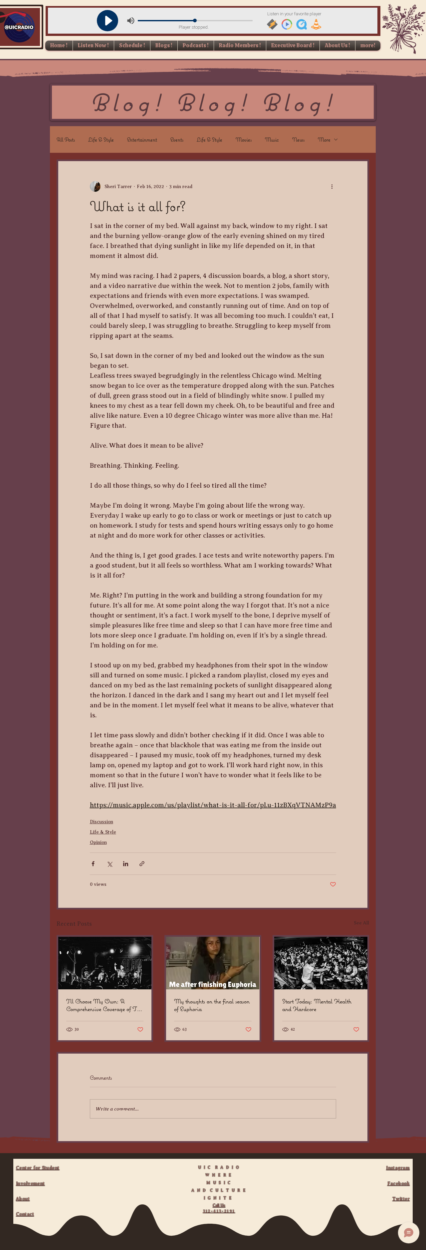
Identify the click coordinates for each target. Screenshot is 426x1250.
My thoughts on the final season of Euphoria (212, 1005)
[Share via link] (142, 864)
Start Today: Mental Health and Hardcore (316, 1005)
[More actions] (332, 186)
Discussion (101, 821)
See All (361, 922)
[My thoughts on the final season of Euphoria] (212, 963)
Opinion (98, 842)
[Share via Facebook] (93, 864)
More (324, 139)
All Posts (66, 139)
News (298, 139)
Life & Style (101, 139)
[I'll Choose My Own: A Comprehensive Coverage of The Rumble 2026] (104, 963)
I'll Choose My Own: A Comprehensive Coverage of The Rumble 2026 (104, 1005)
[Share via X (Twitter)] (109, 864)
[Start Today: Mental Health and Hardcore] (320, 963)
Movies (244, 139)
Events (176, 139)
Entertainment (142, 139)
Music (272, 139)
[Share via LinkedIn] (125, 864)
